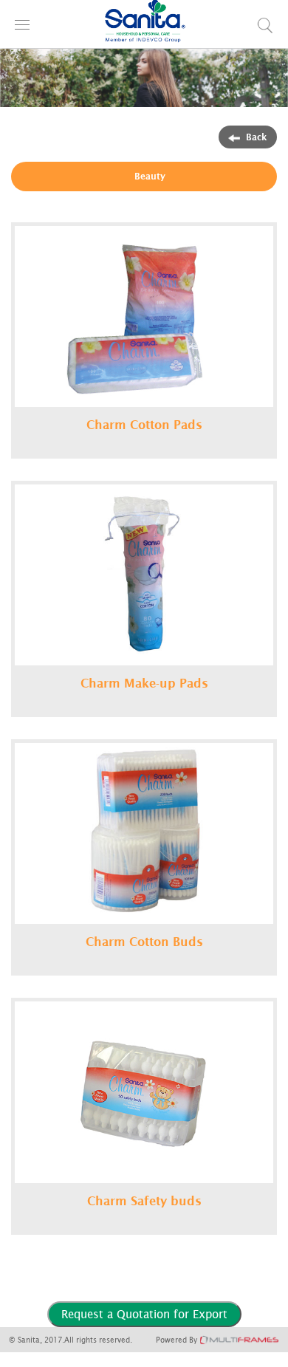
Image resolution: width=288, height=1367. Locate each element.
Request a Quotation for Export (144, 1313)
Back (256, 137)
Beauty (149, 176)
